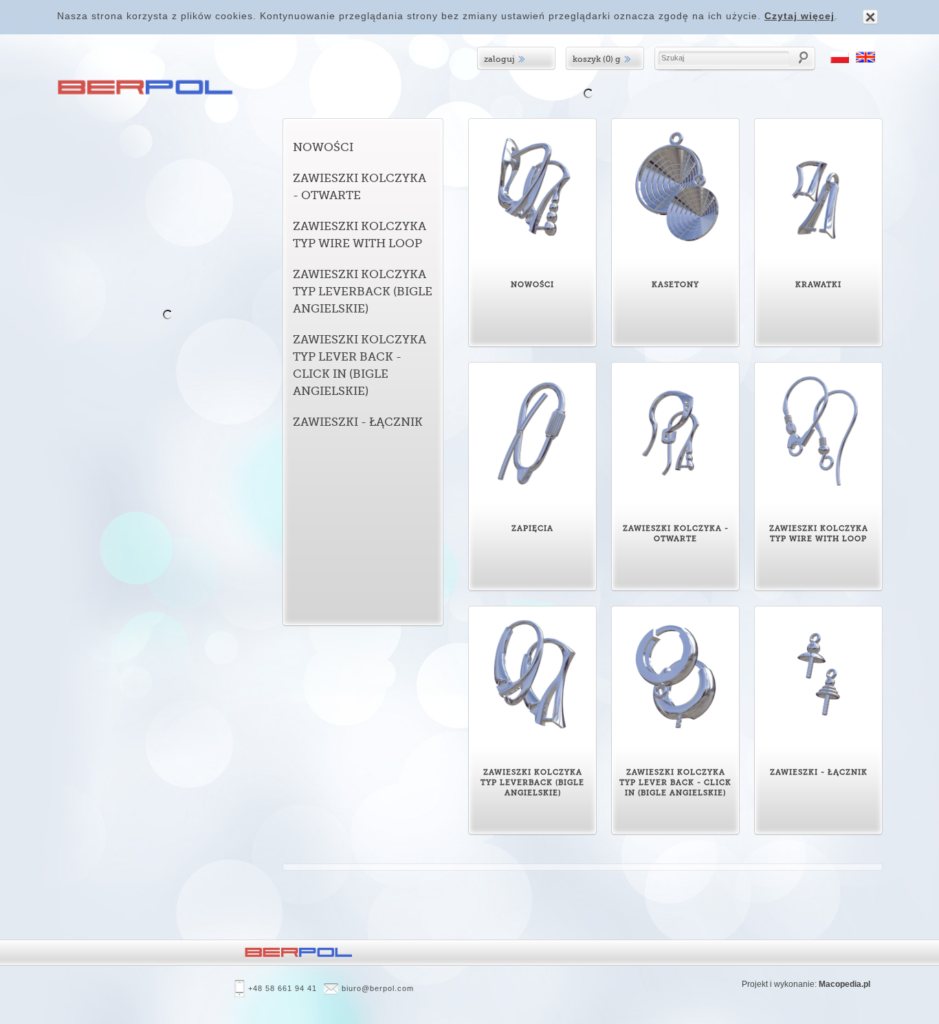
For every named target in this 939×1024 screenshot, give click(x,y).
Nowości (323, 147)
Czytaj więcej (799, 15)
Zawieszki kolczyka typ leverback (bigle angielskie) (362, 291)
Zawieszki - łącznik (358, 422)
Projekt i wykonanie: (806, 984)
